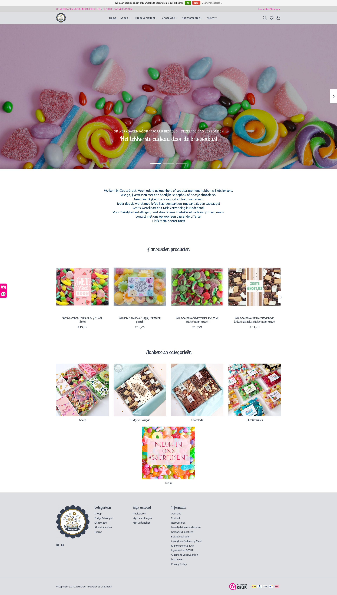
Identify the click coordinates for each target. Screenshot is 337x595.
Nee (196, 3)
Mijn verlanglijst (141, 522)
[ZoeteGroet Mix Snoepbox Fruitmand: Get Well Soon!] (82, 287)
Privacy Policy (179, 564)
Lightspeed (106, 587)
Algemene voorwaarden (184, 554)
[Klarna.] (277, 586)
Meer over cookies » (212, 3)
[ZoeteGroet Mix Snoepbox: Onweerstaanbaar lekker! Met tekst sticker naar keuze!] (254, 287)
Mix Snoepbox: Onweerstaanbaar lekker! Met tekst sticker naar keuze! (254, 319)
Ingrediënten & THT (182, 550)
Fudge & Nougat (140, 420)
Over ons (176, 513)
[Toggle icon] (264, 18)
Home (112, 17)
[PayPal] (259, 586)
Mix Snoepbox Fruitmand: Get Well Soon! (82, 319)
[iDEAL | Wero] (254, 586)
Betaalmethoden (180, 536)
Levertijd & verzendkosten (186, 527)
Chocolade (197, 420)
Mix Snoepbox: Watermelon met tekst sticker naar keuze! (197, 319)
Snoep (82, 420)
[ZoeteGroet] (61, 18)
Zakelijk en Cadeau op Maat (186, 541)
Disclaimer (177, 559)
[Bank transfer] (265, 586)
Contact (175, 518)
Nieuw (168, 483)
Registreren (139, 513)
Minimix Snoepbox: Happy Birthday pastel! (140, 319)
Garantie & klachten (182, 531)
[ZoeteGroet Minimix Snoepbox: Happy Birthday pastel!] (140, 287)
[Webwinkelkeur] (238, 588)
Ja (188, 3)
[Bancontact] (271, 586)
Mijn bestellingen (142, 518)
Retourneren (178, 522)
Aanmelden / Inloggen (269, 9)
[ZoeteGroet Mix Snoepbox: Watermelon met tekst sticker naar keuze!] (197, 287)
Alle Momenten (254, 420)
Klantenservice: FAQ (182, 545)
